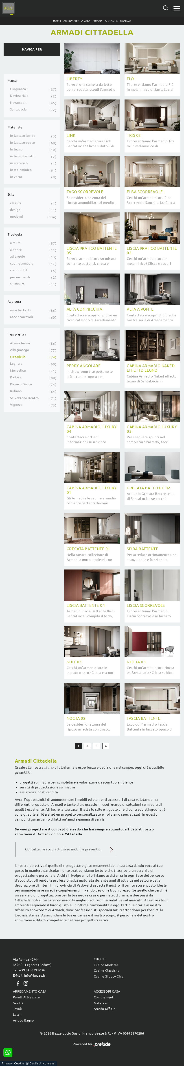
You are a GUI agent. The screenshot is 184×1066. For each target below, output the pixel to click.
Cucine (100, 959)
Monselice (18, 370)
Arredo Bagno (23, 1020)
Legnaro (16, 363)
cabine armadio (21, 263)
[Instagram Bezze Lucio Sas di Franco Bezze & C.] (24, 983)
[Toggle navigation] (176, 8)
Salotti (18, 1003)
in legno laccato (22, 156)
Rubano (16, 391)
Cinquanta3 (19, 89)
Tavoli (17, 1009)
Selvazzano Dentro (24, 398)
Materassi (101, 1003)
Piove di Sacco (21, 384)
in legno (16, 149)
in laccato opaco (22, 142)
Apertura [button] (14, 301)
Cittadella (17, 357)
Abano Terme (20, 343)
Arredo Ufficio (104, 1009)
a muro (15, 243)
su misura (17, 284)
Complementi (104, 997)
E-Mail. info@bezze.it (29, 975)
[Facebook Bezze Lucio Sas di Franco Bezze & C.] (17, 983)
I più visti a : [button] (17, 335)
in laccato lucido (22, 135)
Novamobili (18, 102)
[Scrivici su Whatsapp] (7, 1052)
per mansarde (20, 277)
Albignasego (19, 350)
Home (57, 20)
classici (15, 203)
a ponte (16, 250)
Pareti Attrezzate (26, 997)
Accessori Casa (107, 991)
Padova (15, 377)
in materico (19, 163)
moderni (16, 216)
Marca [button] (12, 80)
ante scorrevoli (21, 317)
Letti (17, 1014)
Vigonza (16, 404)
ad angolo (17, 256)
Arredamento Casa (77, 20)
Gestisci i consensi (42, 1063)
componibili (19, 270)
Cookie (19, 1063)
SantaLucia (18, 109)
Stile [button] (11, 194)
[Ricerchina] (165, 8)
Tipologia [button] (15, 234)
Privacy (7, 1063)
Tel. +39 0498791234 (29, 970)
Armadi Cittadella (118, 20)
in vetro (16, 177)
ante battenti (20, 310)
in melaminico (21, 170)
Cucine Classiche (106, 970)
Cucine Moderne (106, 965)
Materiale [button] (15, 127)
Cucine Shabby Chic (108, 976)
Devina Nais (19, 95)
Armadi (98, 20)
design (15, 210)
